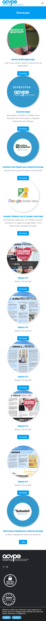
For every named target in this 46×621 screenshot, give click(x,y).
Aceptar (6, 617)
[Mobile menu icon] (42, 3)
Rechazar (16, 617)
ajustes (18, 612)
